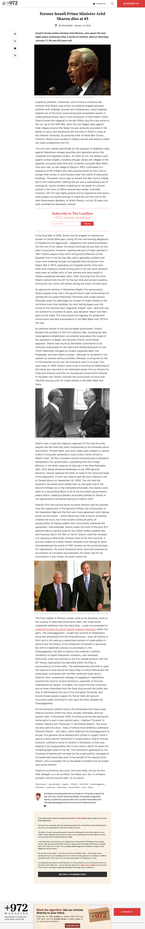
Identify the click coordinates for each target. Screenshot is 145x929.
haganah (65, 784)
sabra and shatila (54, 784)
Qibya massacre (40, 784)
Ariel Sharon (50, 787)
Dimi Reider (67, 25)
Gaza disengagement (97, 784)
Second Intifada (74, 787)
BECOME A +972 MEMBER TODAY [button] (72, 874)
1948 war (73, 784)
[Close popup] (109, 907)
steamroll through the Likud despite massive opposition (65, 629)
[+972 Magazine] (12, 5)
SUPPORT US (131, 3)
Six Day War (84, 784)
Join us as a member (88, 865)
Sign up (87, 224)
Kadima (90, 787)
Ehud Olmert (39, 787)
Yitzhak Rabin (62, 787)
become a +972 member (78, 818)
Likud (84, 787)
